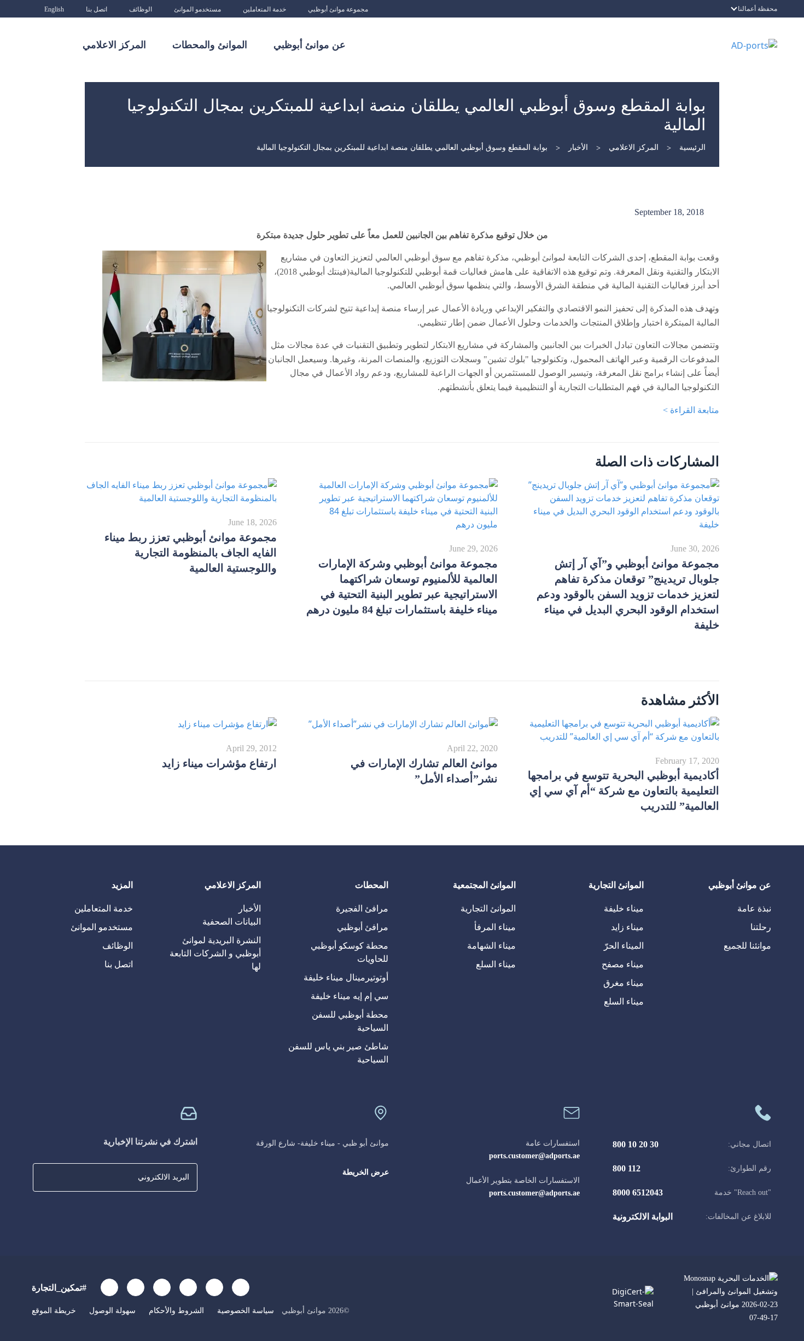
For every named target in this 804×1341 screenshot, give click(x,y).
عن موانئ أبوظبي (309, 44)
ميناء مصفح (623, 964)
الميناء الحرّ (624, 945)
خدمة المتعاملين (264, 9)
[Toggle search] (49, 45)
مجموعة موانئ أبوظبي (338, 9)
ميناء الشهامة (491, 945)
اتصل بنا (96, 9)
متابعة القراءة (691, 410)
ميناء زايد (627, 927)
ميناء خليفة (624, 908)
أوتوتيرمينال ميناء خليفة (346, 977)
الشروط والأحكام (175, 1311)
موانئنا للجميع (747, 945)
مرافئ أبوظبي (362, 927)
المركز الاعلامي (114, 44)
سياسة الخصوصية (244, 1311)
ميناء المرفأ (495, 927)
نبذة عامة (754, 908)
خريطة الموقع (54, 1311)
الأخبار (578, 147)
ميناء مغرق (623, 983)
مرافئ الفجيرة (362, 908)
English (54, 9)
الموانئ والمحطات (209, 44)
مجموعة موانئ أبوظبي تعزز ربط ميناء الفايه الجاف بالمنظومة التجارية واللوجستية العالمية (190, 552)
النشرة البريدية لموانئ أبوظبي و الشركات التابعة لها (215, 953)
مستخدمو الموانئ (197, 9)
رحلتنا (760, 927)
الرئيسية (692, 147)
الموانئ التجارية (488, 908)
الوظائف (140, 9)
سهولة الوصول (111, 1311)
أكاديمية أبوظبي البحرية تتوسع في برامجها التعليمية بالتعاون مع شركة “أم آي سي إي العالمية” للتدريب (623, 790)
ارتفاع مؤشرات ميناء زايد (219, 763)
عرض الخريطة (365, 1172)
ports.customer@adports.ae (534, 1156)
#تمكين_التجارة (59, 1287)
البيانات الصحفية (231, 921)
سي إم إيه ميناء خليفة (349, 996)
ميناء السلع (624, 1001)
